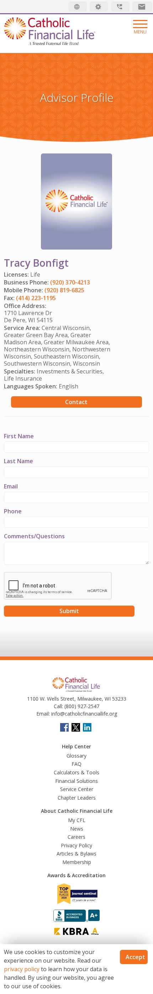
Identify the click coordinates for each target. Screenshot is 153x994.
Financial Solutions (76, 781)
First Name (19, 436)
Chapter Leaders (77, 797)
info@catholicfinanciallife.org (83, 713)
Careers (76, 836)
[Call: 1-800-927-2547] (120, 6)
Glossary (76, 755)
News (76, 828)
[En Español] (77, 6)
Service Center (76, 789)
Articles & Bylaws (76, 853)
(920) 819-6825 (64, 290)
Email (11, 486)
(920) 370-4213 (70, 282)
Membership (76, 862)
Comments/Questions (34, 536)
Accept (135, 957)
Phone (13, 511)
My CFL (76, 820)
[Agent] (98, 6)
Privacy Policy (76, 845)
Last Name (18, 461)
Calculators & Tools (76, 772)
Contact (76, 402)
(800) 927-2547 (81, 706)
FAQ (76, 763)
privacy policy (21, 969)
